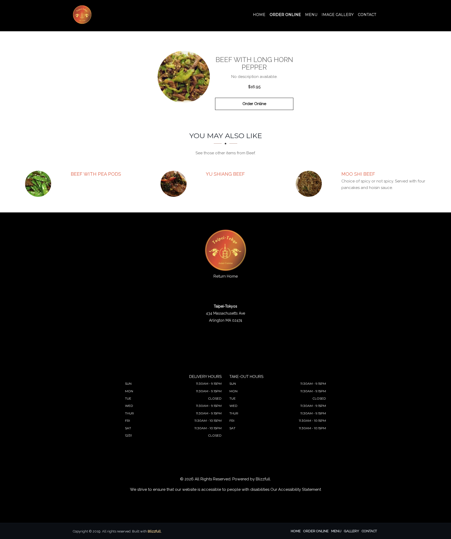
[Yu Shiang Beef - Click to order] (175, 184)
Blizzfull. (155, 531)
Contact (367, 14)
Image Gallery (338, 14)
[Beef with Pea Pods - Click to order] (39, 184)
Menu (311, 14)
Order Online (285, 14)
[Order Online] (184, 77)
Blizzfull (263, 479)
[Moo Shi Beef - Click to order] (310, 184)
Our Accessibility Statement (295, 489)
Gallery (351, 531)
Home (259, 14)
